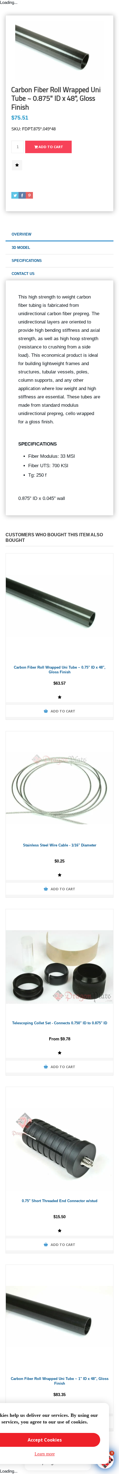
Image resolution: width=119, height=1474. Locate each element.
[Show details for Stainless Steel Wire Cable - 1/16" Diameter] (59, 785)
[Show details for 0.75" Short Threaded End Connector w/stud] (59, 1141)
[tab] (59, 234)
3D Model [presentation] (21, 248)
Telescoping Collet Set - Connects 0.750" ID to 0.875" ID (59, 1023)
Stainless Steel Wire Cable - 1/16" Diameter (59, 845)
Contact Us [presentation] (23, 274)
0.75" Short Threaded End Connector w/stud (59, 1201)
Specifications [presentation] (27, 261)
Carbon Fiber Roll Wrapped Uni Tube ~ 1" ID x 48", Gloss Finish (59, 1381)
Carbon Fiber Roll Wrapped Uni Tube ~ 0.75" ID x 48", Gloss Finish (59, 669)
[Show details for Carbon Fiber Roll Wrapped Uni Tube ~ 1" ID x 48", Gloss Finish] (59, 1318)
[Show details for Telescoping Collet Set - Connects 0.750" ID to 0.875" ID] (59, 963)
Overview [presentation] (21, 234)
